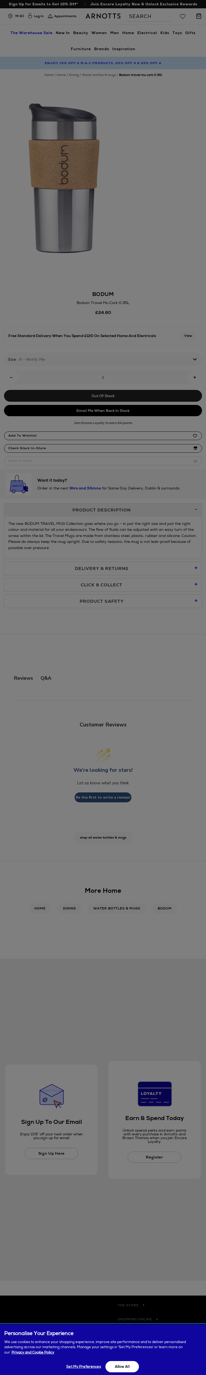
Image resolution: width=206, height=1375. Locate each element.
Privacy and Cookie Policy (33, 1352)
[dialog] (103, 1350)
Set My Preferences (83, 1366)
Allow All (122, 1366)
